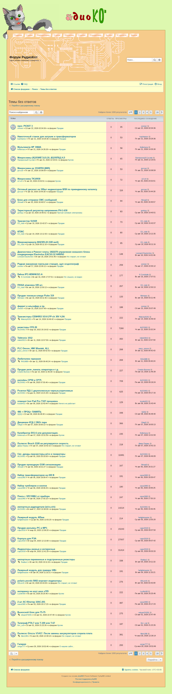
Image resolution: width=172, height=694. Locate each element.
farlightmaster (23, 520)
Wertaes (20, 298)
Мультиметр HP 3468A (29, 147)
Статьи (57, 35)
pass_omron (22, 351)
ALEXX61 (21, 330)
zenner (20, 128)
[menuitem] (24, 84)
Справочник (95, 35)
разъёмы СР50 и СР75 (29, 380)
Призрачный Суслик (26, 160)
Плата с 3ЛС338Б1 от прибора (33, 496)
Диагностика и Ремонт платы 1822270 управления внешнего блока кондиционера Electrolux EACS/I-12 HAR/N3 (53, 253)
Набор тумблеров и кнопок (32, 485)
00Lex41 (21, 583)
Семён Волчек (23, 372)
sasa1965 (21, 477)
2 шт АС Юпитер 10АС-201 (31, 602)
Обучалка (69, 35)
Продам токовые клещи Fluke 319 (35, 295)
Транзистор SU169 (27, 221)
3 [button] (143, 112)
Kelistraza (21, 149)
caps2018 (21, 530)
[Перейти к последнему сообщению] (148, 126)
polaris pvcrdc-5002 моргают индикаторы (39, 581)
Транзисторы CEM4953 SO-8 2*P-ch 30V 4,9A (41, 316)
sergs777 (21, 646)
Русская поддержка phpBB (86, 679)
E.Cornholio (25, 277)
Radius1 (24, 562)
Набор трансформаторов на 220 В (35, 475)
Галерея (21, 644)
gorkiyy (20, 213)
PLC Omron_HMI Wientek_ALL (33, 348)
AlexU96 (24, 636)
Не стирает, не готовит (76, 257)
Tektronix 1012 (24, 338)
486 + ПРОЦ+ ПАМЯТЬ (29, 412)
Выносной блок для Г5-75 (31, 612)
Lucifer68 (21, 594)
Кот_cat (20, 625)
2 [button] (139, 112)
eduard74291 (26, 615)
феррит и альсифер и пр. (31, 306)
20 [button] (157, 112)
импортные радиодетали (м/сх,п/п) (36, 507)
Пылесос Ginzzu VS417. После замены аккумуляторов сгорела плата (54, 633)
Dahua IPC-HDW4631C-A (29, 274)
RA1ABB (24, 361)
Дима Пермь (22, 446)
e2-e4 (19, 181)
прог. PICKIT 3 (25, 126)
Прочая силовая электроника (69, 213)
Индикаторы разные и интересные (36, 549)
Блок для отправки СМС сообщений (37, 200)
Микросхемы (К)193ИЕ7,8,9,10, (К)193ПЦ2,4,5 (41, 157)
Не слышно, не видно (73, 277)
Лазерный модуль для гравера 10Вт (36, 570)
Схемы (29, 35)
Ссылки (81, 35)
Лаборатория (43, 35)
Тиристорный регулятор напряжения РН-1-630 (42, 210)
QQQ (19, 414)
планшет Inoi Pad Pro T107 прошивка (37, 401)
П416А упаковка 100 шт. (30, 285)
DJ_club (20, 223)
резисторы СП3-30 (27, 327)
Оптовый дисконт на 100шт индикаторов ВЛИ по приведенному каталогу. (57, 189)
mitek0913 (21, 340)
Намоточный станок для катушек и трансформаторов (46, 136)
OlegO (20, 425)
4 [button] (147, 112)
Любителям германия (29, 359)
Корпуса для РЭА (26, 538)
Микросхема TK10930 (28, 179)
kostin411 (21, 403)
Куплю (71, 160)
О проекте (121, 35)
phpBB (80, 676)
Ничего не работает (67, 403)
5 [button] (150, 112)
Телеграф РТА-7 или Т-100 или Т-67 (36, 623)
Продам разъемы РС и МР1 (32, 528)
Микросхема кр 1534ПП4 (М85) (33, 168)
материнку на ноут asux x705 (33, 591)
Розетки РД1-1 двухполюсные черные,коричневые (45, 390)
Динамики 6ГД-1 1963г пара (32, 422)
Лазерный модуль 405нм (30, 517)
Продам (60, 128)
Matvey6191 (26, 319)
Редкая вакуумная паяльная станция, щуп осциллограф (48, 264)
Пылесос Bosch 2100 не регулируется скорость (43, 443)
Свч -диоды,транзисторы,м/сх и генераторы (41, 454)
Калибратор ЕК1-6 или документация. (37, 433)
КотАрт (109, 35)
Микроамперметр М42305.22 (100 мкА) (37, 242)
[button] (130, 112)
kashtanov (21, 139)
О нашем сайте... (66, 646)
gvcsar (20, 170)
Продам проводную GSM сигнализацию (39, 464)
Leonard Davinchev (25, 257)
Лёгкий (20, 202)
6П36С (20, 231)
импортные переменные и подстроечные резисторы (46, 559)
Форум (134, 35)
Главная (18, 35)
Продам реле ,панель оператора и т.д (37, 369)
